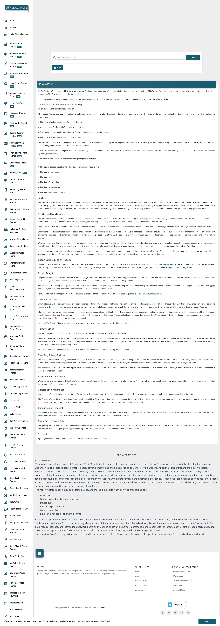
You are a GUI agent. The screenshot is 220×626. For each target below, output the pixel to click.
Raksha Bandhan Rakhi (182, 581)
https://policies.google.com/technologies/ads (172, 267)
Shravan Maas (179, 590)
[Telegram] (175, 605)
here (94, 486)
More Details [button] (105, 621)
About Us (139, 590)
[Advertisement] (126, 24)
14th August (178, 585)
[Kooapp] (188, 612)
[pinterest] (175, 612)
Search (193, 57)
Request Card (141, 585)
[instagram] (181, 612)
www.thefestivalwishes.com (50, 304)
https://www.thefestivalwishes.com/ (87, 91)
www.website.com (172, 264)
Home (59, 67)
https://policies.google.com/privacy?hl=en (143, 294)
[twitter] (168, 612)
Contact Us (140, 576)
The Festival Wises (100, 608)
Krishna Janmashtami (182, 571)
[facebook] (162, 612)
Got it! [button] (207, 621)
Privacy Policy (141, 581)
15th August (178, 576)
